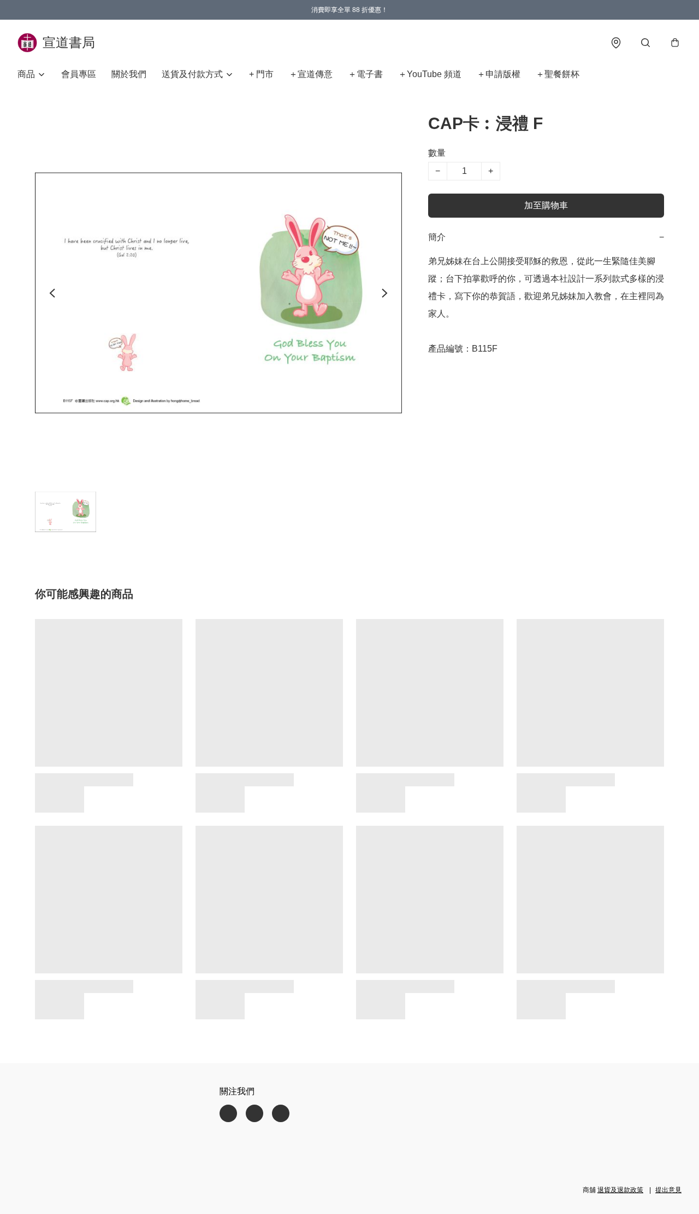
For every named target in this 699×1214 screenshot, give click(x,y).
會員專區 (78, 74)
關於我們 (128, 74)
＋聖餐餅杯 (557, 74)
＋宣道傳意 (311, 74)
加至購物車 (546, 205)
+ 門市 (261, 74)
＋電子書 (365, 74)
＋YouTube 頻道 (429, 74)
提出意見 (668, 1190)
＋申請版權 (498, 74)
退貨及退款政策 (620, 1190)
